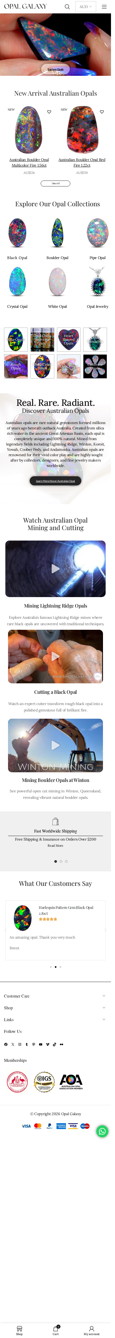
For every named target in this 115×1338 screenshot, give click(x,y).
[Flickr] (61, 1044)
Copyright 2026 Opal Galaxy (57, 1113)
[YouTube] (41, 1044)
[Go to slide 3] (66, 863)
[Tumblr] (27, 1044)
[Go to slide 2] (61, 863)
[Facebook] (6, 1044)
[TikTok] (54, 1044)
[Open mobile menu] (104, 6)
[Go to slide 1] (55, 863)
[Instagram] (20, 1044)
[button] (49, 111)
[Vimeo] (47, 1044)
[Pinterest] (34, 1044)
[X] (13, 1044)
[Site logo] (25, 6)
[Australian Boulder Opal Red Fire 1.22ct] (82, 130)
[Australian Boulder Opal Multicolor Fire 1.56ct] (29, 130)
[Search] (67, 6)
